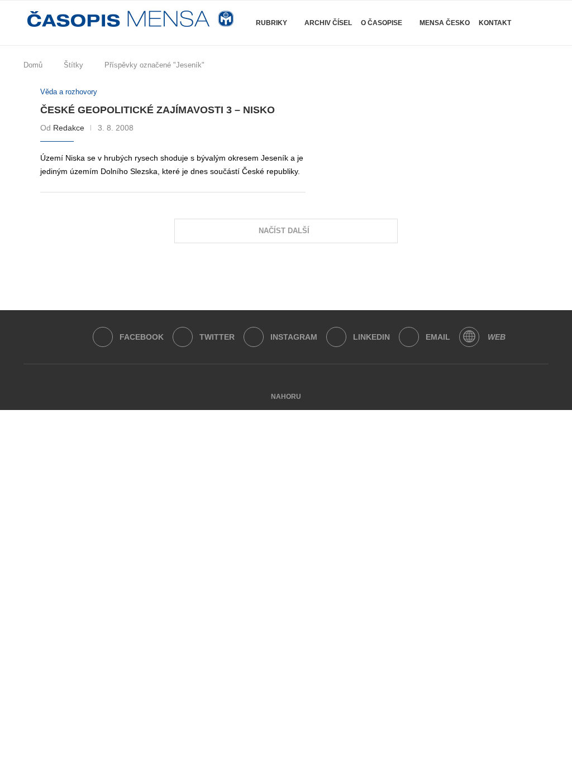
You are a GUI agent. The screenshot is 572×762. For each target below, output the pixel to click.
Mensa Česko (445, 23)
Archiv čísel (328, 23)
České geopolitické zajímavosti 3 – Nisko (157, 109)
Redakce (68, 127)
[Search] (543, 69)
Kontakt (495, 23)
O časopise (381, 23)
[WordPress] (469, 337)
